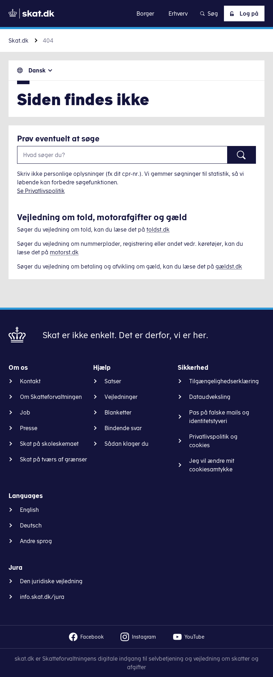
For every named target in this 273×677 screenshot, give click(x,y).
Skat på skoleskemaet (49, 443)
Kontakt (30, 381)
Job (25, 412)
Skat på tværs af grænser (53, 459)
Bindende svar (123, 428)
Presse (28, 428)
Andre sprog (36, 541)
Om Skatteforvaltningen (51, 397)
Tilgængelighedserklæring (224, 381)
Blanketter (118, 412)
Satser (113, 381)
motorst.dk (64, 252)
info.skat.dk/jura (42, 597)
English (29, 510)
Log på (249, 13)
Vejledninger (121, 397)
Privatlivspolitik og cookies (213, 440)
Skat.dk (18, 40)
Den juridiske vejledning (51, 581)
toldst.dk (158, 229)
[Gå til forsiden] (31, 13)
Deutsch (31, 525)
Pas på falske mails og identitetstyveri (219, 416)
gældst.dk (228, 266)
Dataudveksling (209, 397)
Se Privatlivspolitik (41, 191)
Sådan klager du (127, 443)
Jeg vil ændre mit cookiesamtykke (211, 464)
